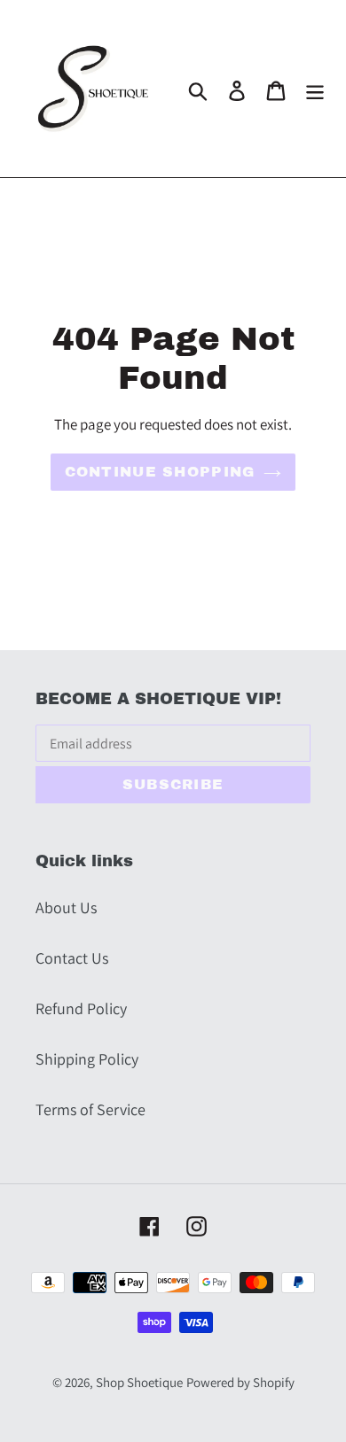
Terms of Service (90, 1109)
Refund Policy (81, 1008)
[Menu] (314, 89)
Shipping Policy (86, 1059)
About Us (66, 907)
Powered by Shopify (240, 1382)
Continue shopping (160, 471)
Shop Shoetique (139, 1382)
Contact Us (71, 958)
